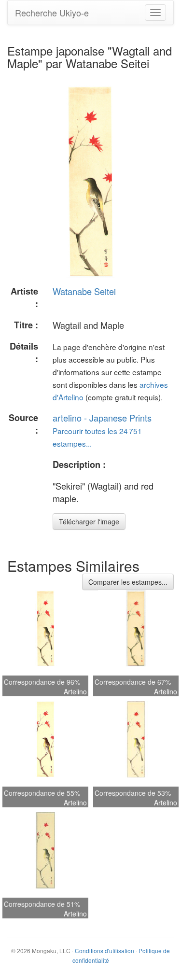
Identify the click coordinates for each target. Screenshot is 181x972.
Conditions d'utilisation (104, 950)
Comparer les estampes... (127, 582)
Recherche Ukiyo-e (52, 12)
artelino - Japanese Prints (102, 417)
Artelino (75, 691)
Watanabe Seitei (84, 291)
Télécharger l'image (89, 521)
